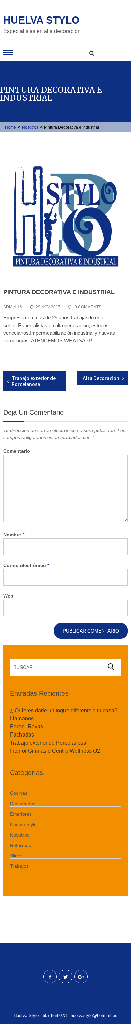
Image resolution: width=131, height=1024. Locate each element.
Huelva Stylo (41, 20)
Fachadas (22, 735)
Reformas (20, 845)
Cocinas (18, 793)
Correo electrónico (26, 565)
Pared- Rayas (26, 726)
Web (8, 596)
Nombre (13, 534)
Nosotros (30, 127)
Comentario (16, 451)
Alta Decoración (101, 378)
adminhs (12, 307)
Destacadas (22, 803)
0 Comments (88, 307)
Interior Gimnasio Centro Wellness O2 (55, 751)
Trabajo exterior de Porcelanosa (34, 381)
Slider (16, 855)
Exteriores (21, 814)
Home (10, 127)
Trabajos (19, 866)
